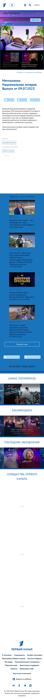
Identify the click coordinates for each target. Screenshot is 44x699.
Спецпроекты (19, 655)
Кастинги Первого (35, 658)
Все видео (9, 662)
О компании (7, 655)
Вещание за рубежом (23, 679)
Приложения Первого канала (13, 658)
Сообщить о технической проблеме (29, 72)
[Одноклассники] (22, 100)
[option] (11, 58)
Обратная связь (11, 665)
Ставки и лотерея (8, 151)
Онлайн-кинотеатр (34, 655)
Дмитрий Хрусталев (9, 143)
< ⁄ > (33, 99)
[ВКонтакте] (9, 100)
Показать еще (22, 344)
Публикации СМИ (27, 669)
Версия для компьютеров (22, 673)
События (13, 669)
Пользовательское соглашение (27, 662)
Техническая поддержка (29, 665)
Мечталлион (11, 13)
